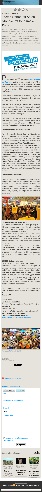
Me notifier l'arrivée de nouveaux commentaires (16, 439)
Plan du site (7, 485)
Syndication (20, 485)
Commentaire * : (9, 415)
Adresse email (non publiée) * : (14, 400)
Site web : (6, 408)
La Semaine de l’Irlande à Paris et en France (34, 474)
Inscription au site (32, 485)
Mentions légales (21, 483)
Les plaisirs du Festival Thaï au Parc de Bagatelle (21, 472)
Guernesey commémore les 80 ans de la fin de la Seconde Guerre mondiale (8, 473)
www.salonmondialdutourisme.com (16, 318)
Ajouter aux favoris (13, 378)
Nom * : (5, 393)
